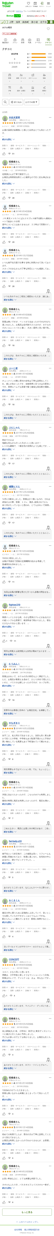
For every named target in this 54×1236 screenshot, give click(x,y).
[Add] (48, 28)
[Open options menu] (50, 117)
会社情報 (18, 1230)
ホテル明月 (7, 27)
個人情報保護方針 (32, 1230)
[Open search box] (5, 102)
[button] (16, 118)
